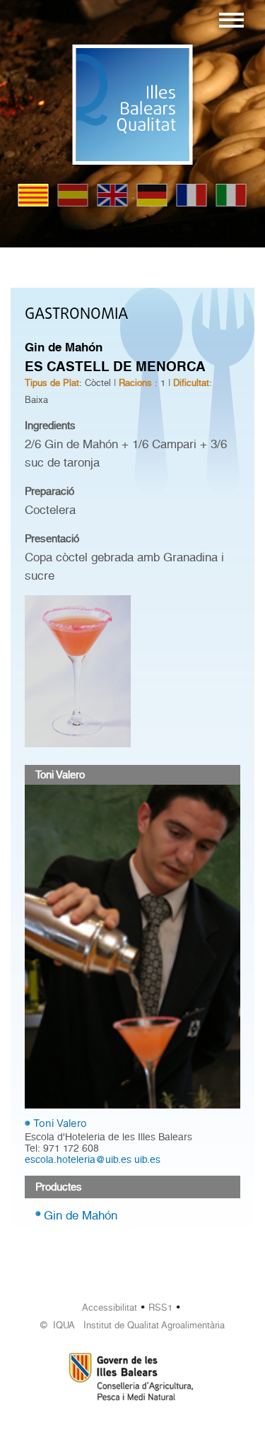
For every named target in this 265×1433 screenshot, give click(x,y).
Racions (135, 383)
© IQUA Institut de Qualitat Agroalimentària (132, 1325)
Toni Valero (60, 1123)
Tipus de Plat (52, 383)
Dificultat (191, 383)
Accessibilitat (109, 1307)
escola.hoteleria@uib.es (78, 1159)
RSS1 (160, 1307)
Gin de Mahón (80, 1215)
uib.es (147, 1159)
